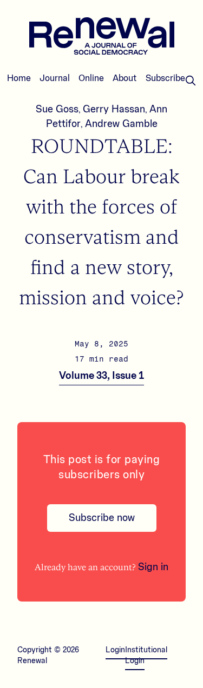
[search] (190, 80)
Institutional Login (146, 655)
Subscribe (165, 78)
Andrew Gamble (121, 124)
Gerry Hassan (114, 109)
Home (19, 78)
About (125, 78)
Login (115, 650)
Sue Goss (57, 109)
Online (91, 78)
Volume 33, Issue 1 (101, 375)
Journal (55, 78)
